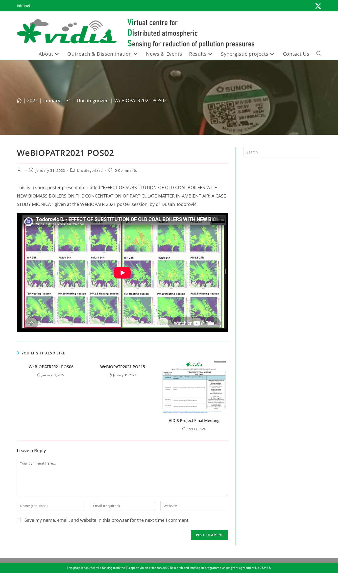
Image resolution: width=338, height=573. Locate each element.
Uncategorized (90, 170)
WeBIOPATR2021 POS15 (122, 367)
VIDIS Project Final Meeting (194, 420)
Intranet (23, 5)
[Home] (19, 100)
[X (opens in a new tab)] (317, 6)
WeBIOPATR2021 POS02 (140, 100)
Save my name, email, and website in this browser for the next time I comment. (107, 520)
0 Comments (126, 170)
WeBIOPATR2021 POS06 (51, 367)
